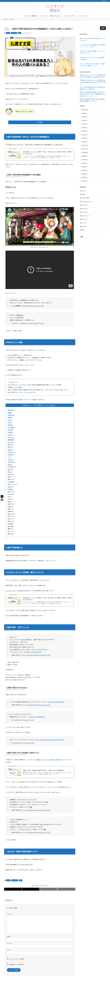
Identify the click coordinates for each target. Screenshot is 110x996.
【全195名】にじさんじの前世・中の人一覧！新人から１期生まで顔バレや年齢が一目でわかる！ (47, 153)
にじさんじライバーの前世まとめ (16, 591)
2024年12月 (85, 145)
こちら (15, 387)
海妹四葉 (10, 410)
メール (9, 943)
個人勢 (84, 226)
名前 (9, 937)
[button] (22, 889)
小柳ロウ (10, 460)
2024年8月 (84, 159)
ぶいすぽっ (85, 212)
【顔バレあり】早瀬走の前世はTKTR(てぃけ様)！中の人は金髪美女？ (43, 770)
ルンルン (18, 94)
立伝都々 (10, 435)
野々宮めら (11, 494)
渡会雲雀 (10, 430)
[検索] (105, 1)
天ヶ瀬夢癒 (11, 427)
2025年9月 (84, 113)
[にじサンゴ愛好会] (55, 8)
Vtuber (8, 33)
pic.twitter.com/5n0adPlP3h (33, 652)
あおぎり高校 (85, 198)
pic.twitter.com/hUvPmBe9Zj (54, 740)
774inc (84, 191)
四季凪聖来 (11, 415)
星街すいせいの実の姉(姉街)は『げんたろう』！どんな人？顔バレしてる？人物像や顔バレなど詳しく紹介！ (93, 94)
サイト (8, 950)
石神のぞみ (11, 452)
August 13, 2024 (39, 306)
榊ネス (10, 497)
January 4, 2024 (29, 743)
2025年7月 (84, 120)
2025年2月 (84, 138)
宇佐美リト (11, 455)
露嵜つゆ (10, 445)
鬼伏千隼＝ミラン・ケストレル (21, 392)
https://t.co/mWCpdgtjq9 (56, 702)
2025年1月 (84, 142)
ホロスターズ (85, 216)
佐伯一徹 (10, 442)
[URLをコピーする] (57, 889)
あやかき (9, 94)
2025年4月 (84, 131)
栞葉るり (10, 487)
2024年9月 (84, 156)
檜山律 (10, 464)
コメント (10, 914)
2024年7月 (84, 163)
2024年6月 (84, 167)
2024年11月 (85, 149)
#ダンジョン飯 (40, 740)
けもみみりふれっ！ (87, 201)
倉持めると (11, 437)
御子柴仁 (10, 450)
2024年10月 (85, 152)
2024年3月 (84, 177)
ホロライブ (85, 219)
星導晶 (10, 472)
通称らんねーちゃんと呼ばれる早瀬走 (48, 760)
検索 (103, 28)
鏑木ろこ (10, 420)
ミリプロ (84, 223)
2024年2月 (84, 181)
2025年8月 (84, 117)
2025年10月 (85, 110)
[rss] (102, 1)
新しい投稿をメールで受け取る (15, 964)
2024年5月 (84, 170)
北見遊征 (10, 489)
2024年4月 (84, 174)
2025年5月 (84, 127)
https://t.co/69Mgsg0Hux (37, 717)
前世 (19, 33)
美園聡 (10, 413)
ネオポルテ (85, 208)
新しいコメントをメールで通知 (15, 959)
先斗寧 (10, 422)
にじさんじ (14, 33)
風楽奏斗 (10, 425)
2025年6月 (84, 124)
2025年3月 (84, 135)
